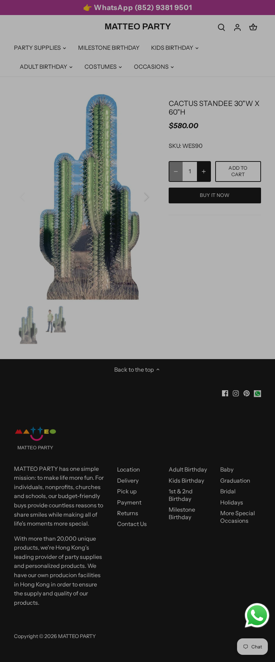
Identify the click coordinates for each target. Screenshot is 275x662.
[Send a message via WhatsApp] (257, 615)
